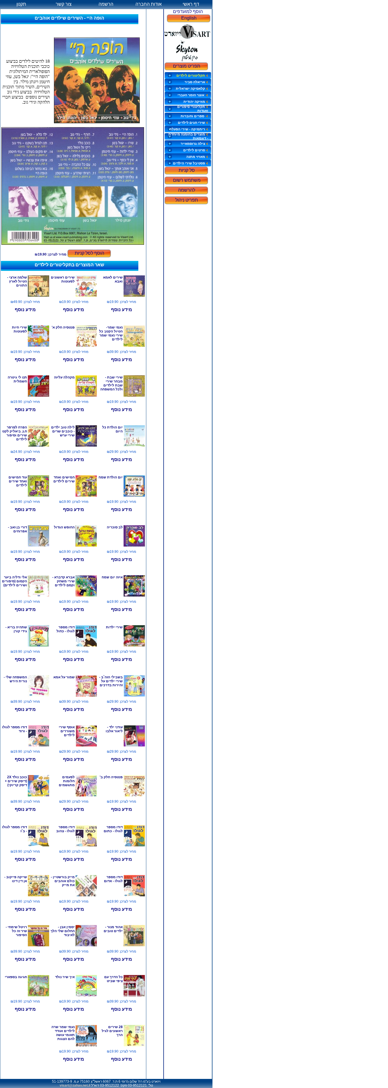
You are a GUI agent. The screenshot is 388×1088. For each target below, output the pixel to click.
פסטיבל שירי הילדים (189, 163)
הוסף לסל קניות (89, 253)
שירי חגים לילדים (191, 123)
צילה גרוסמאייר (193, 144)
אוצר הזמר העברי (191, 95)
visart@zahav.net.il (75, 1085)
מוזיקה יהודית (194, 102)
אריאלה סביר (195, 82)
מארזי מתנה (195, 157)
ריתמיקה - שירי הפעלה (187, 129)
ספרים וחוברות (193, 116)
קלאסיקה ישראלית (190, 89)
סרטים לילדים (194, 150)
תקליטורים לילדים (190, 76)
